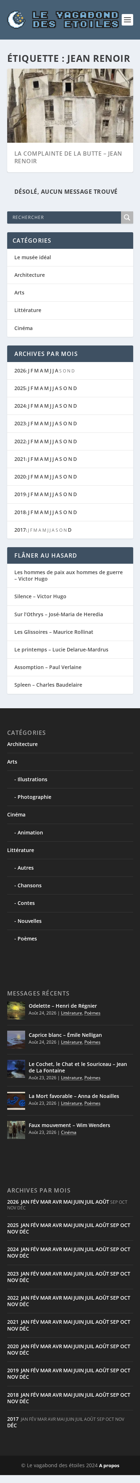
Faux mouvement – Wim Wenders (69, 1125)
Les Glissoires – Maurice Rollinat (53, 631)
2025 (20, 388)
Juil (89, 1201)
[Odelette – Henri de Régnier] (16, 1011)
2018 (20, 512)
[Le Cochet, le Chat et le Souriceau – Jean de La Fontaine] (16, 1069)
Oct (125, 1225)
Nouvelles (30, 920)
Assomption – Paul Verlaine (47, 667)
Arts (19, 292)
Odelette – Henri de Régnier (63, 1005)
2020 (20, 476)
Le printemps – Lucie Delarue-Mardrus (61, 649)
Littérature (27, 310)
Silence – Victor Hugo (40, 596)
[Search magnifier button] (127, 217)
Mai (68, 1201)
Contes (26, 903)
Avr (57, 1201)
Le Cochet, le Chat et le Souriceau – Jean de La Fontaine (78, 1067)
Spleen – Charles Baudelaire (48, 684)
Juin (79, 1201)
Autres (26, 867)
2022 (20, 441)
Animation (30, 832)
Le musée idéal (32, 257)
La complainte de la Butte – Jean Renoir (68, 157)
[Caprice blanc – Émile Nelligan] (16, 1040)
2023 (20, 423)
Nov (12, 1231)
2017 (20, 529)
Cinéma (23, 328)
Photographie (34, 796)
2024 (20, 405)
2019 (20, 494)
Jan (25, 1201)
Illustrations (32, 779)
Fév (35, 1201)
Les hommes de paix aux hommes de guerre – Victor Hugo (68, 575)
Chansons (30, 885)
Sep (114, 1225)
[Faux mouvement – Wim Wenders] (16, 1130)
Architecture (29, 274)
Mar (45, 1201)
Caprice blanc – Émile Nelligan (65, 1034)
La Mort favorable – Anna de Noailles (74, 1096)
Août (102, 1201)
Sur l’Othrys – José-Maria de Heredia (58, 614)
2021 (20, 459)
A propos (109, 1465)
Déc (24, 1231)
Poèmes (27, 938)
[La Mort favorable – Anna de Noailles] (16, 1101)
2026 (20, 370)
